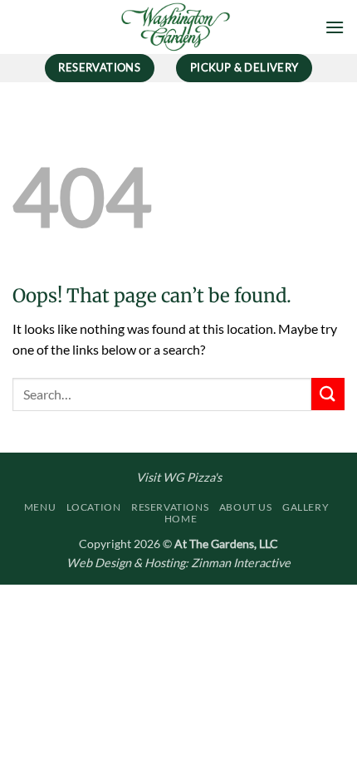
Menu (40, 507)
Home (180, 518)
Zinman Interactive (241, 563)
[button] (335, 27)
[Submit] (328, 394)
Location (93, 507)
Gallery (305, 507)
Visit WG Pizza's (179, 477)
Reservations (169, 507)
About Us (245, 507)
